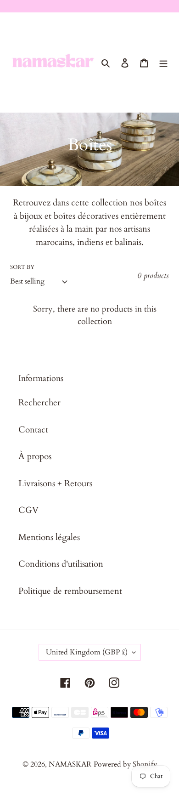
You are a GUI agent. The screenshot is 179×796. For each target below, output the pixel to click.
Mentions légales (49, 537)
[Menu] (163, 62)
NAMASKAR (70, 764)
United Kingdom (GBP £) (87, 652)
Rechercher (39, 403)
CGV (28, 510)
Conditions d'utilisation (60, 564)
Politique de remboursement (70, 591)
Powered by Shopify (125, 764)
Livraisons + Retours (55, 483)
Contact (33, 430)
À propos (34, 456)
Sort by (22, 267)
